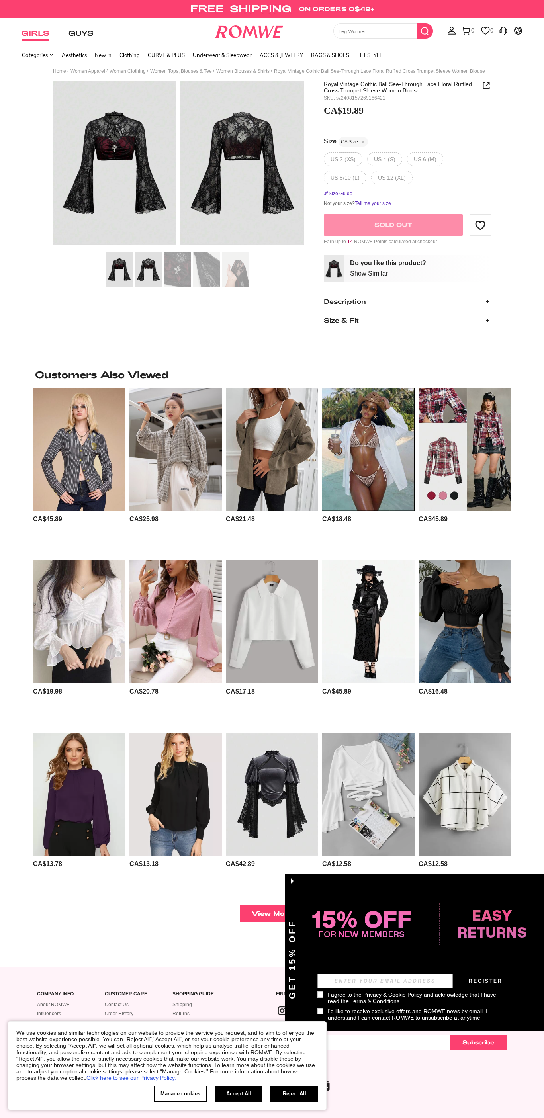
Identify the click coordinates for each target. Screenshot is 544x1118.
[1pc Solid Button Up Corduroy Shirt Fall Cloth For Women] (272, 449)
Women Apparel (87, 71)
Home (59, 71)
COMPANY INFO (55, 994)
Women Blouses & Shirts (243, 71)
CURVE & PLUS (166, 55)
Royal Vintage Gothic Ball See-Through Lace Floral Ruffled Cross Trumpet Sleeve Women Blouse (398, 87)
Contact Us (117, 1004)
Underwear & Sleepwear (222, 55)
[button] (480, 225)
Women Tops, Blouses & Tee (181, 71)
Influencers (49, 1013)
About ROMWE (53, 1004)
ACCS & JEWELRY (281, 55)
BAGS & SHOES (330, 55)
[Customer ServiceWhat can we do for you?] (503, 30)
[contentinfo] (47, 519)
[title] (272, 374)
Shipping (182, 1004)
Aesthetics (74, 55)
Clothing (129, 55)
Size (341, 141)
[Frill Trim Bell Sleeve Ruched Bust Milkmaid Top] (465, 621)
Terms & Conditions (374, 1001)
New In (103, 55)
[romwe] (249, 30)
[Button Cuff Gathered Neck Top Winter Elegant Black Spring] (175, 794)
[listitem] (79, 471)
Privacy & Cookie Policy (392, 994)
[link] (272, 9)
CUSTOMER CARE (126, 994)
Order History (119, 1013)
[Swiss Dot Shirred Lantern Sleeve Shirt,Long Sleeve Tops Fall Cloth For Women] (175, 621)
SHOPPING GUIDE (193, 994)
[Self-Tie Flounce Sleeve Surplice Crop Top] (368, 794)
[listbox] (451, 30)
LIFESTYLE (370, 55)
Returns (181, 1013)
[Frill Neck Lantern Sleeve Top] (79, 794)
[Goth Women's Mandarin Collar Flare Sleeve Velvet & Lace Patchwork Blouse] (272, 794)
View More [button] (272, 913)
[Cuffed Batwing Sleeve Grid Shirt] (465, 794)
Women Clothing (128, 71)
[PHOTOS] (178, 164)
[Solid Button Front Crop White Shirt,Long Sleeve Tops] (272, 621)
